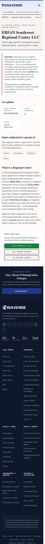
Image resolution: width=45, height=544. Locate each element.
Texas (6, 158)
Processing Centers (31, 415)
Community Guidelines (17, 543)
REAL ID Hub (28, 501)
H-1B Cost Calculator (31, 361)
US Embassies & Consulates (30, 450)
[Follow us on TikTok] (36, 324)
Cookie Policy (14, 540)
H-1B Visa (6, 357)
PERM (5, 389)
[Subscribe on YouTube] (20, 324)
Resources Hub (29, 357)
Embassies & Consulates (28, 390)
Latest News (7, 433)
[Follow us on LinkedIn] (9, 324)
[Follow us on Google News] (4, 330)
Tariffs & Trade (8, 461)
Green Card (7, 361)
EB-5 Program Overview (21, 252)
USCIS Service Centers (32, 438)
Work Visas (7, 371)
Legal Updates (8, 438)
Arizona (6, 153)
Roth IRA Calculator (31, 371)
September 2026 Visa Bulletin (21, 17)
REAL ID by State (30, 396)
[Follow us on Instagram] (25, 324)
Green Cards (7, 375)
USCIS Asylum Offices (32, 433)
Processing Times (30, 491)
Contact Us (31, 543)
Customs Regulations (31, 385)
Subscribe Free (21, 291)
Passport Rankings (31, 505)
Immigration (7, 452)
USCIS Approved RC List (21, 246)
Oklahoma (31, 153)
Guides (5, 466)
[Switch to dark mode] (32, 5)
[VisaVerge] (12, 5)
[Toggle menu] (39, 5)
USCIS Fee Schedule (31, 496)
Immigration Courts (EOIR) (31, 443)
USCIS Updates (8, 443)
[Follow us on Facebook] (14, 324)
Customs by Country (10, 498)
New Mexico (18, 153)
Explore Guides (29, 401)
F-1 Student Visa (9, 366)
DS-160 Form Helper (31, 380)
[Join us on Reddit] (30, 324)
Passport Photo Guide (32, 375)
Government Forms (31, 410)
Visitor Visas (7, 380)
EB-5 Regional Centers (11, 502)
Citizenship (7, 457)
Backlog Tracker (30, 487)
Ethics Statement (27, 540)
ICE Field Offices (9, 482)
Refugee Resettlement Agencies (32, 456)
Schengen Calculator (31, 405)
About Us (27, 419)
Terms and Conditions (23, 536)
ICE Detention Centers (11, 487)
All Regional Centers (11, 25)
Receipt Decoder (30, 366)
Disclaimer (37, 536)
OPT (4, 385)
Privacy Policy (7, 536)
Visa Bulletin (28, 482)
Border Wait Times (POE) (9, 492)
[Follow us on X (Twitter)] (4, 324)
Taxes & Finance (9, 447)
